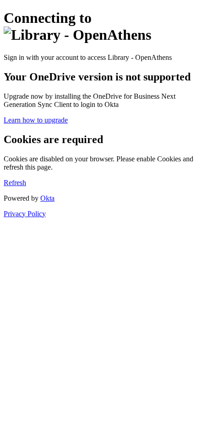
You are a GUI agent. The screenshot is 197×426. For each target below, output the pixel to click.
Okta (47, 198)
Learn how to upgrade (36, 120)
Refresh (15, 182)
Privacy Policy (25, 214)
